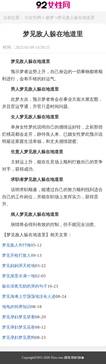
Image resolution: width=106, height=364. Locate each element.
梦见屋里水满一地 (18, 276)
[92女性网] (53, 6)
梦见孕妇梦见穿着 (18, 317)
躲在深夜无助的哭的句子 (24, 286)
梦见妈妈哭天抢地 (18, 265)
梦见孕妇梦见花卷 (18, 327)
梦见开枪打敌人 (16, 255)
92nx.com (57, 357)
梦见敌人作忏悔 (16, 245)
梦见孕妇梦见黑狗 (18, 337)
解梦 (50, 17)
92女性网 (33, 17)
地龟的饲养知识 (16, 306)
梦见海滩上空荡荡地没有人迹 (29, 296)
